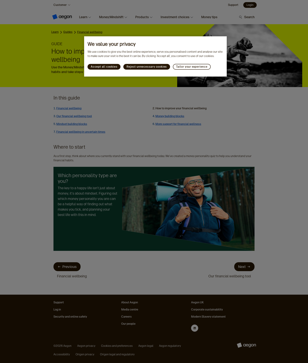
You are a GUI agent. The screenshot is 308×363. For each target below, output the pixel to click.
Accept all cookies (104, 66)
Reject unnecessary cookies (147, 66)
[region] (155, 56)
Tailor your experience (191, 66)
